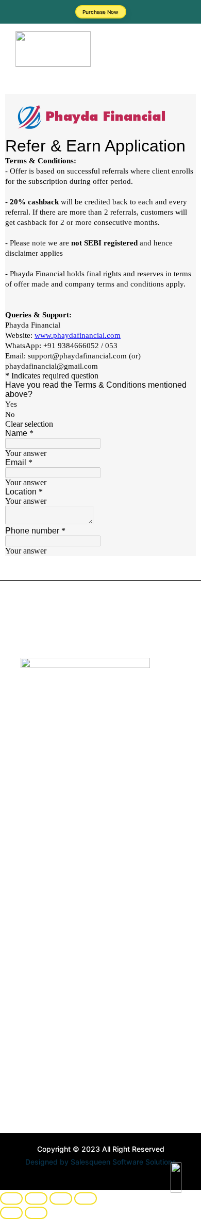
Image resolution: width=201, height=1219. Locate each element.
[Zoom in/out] (11, 1198)
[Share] (60, 1198)
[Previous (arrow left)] (11, 1213)
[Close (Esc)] (85, 1198)
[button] (145, 50)
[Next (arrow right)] (36, 1213)
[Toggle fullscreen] (36, 1198)
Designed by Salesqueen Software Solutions (100, 1161)
